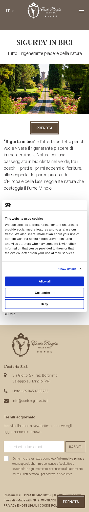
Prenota (44, 128)
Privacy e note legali (21, 505)
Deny (44, 304)
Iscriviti (75, 446)
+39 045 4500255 (34, 391)
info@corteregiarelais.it (30, 401)
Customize (42, 293)
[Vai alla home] (44, 10)
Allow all (44, 281)
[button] (10, 11)
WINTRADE (48, 500)
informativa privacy (71, 458)
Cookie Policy (50, 505)
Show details (67, 269)
